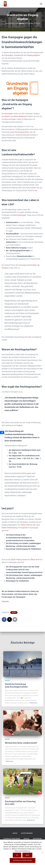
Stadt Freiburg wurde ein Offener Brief (25, 560)
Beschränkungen (19, 215)
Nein (27, 855)
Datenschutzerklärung (11, 838)
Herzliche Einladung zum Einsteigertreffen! (16, 685)
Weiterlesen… (33, 703)
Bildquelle (5, 601)
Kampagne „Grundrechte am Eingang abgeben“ (22, 55)
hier (36, 190)
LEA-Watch (6, 116)
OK (17, 855)
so (21, 392)
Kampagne (8, 114)
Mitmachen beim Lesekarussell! (21, 742)
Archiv (14, 612)
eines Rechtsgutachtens (20, 132)
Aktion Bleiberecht (21, 116)
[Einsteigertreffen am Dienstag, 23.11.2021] (22, 781)
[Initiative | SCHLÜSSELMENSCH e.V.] (5, 4)
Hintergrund (37, 838)
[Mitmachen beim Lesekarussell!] (22, 723)
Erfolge (26, 838)
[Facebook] (2, 432)
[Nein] (42, 852)
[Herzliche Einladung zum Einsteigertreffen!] (22, 664)
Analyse (19, 425)
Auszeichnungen (27, 833)
